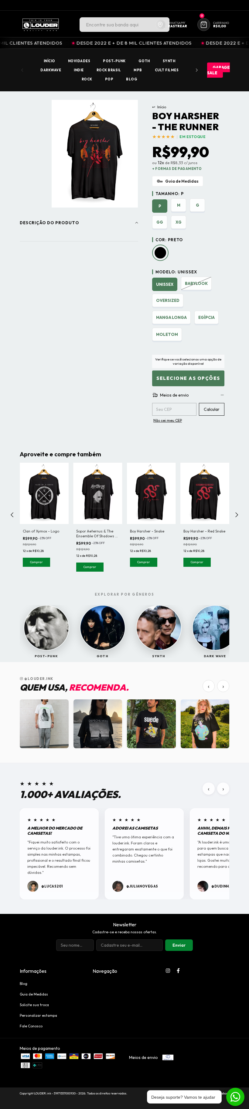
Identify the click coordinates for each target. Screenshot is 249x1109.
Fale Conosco (31, 1026)
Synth (169, 61)
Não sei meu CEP (167, 420)
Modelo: (176, 271)
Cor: (169, 239)
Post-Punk (114, 61)
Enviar (179, 945)
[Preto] (160, 253)
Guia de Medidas (34, 994)
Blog (131, 79)
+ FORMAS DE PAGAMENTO (177, 169)
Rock (87, 79)
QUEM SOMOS (217, 5)
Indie (79, 70)
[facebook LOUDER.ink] (178, 970)
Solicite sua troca (34, 1004)
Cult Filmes (167, 70)
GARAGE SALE (218, 70)
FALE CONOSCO (183, 5)
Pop (109, 79)
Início (49, 61)
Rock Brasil (109, 70)
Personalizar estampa (38, 1015)
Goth (144, 61)
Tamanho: (169, 193)
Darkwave (50, 70)
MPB (138, 70)
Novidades (79, 61)
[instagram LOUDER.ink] (167, 970)
